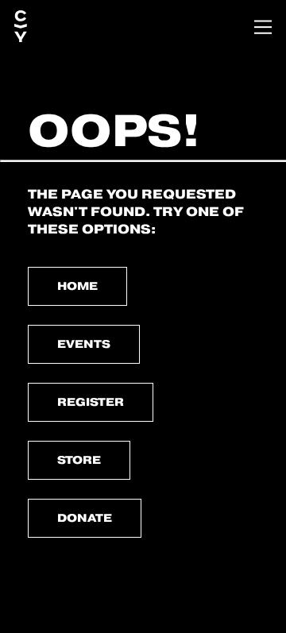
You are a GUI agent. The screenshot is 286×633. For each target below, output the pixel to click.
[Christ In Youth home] (20, 27)
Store (79, 460)
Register (90, 402)
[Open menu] (263, 27)
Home (77, 286)
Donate (84, 518)
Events (83, 344)
